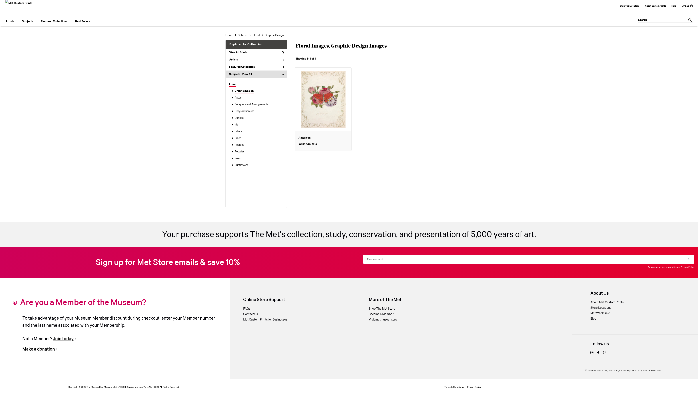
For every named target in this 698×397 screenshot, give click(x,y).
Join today (63, 339)
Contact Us (250, 314)
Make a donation (38, 349)
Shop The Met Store (629, 6)
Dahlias (239, 118)
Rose (237, 158)
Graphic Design (244, 91)
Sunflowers (241, 165)
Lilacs (238, 131)
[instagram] (591, 353)
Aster (238, 98)
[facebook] (598, 353)
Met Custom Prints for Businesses (265, 320)
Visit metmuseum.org (383, 320)
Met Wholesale (600, 313)
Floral (232, 84)
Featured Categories (242, 67)
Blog (593, 319)
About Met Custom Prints (607, 302)
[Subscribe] (688, 259)
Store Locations (600, 308)
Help (673, 6)
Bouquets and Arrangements (251, 104)
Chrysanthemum (244, 111)
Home (229, 35)
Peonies (239, 145)
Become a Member (381, 314)
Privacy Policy (687, 267)
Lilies (238, 138)
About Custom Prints (655, 6)
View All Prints (238, 52)
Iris (236, 125)
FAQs (246, 309)
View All (247, 74)
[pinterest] (604, 353)
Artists (233, 60)
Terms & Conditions (454, 387)
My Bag (685, 6)
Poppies (239, 152)
